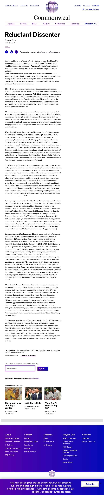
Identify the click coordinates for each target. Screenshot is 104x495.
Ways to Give (90, 24)
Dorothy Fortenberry (33, 406)
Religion (11, 24)
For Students (48, 445)
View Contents (34, 378)
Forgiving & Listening (28, 355)
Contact (27, 438)
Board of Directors (11, 451)
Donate (77, 5)
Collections (60, 24)
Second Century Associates (68, 442)
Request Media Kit (88, 441)
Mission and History (12, 438)
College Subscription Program (70, 451)
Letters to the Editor (31, 441)
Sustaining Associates (70, 456)
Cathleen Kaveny (12, 411)
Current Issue (11, 5)
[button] (6, 53)
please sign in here (32, 485)
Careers (27, 448)
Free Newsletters (92, 9)
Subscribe (75, 24)
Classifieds (85, 438)
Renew (46, 438)
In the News (9, 445)
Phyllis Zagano (51, 411)
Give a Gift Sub (49, 441)
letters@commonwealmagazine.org (48, 52)
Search (86, 5)
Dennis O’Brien (10, 40)
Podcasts (34, 5)
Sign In (95, 5)
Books (34, 24)
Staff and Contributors (12, 448)
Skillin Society (67, 447)
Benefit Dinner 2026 (69, 438)
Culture (46, 24)
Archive (24, 5)
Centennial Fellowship (12, 441)
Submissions (28, 445)
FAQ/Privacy (9, 455)
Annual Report (68, 462)
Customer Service (30, 451)
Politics (23, 24)
